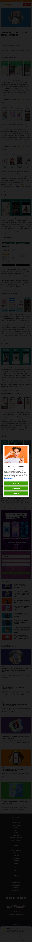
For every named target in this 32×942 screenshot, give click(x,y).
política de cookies (8, 478)
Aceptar (16, 483)
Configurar (16, 488)
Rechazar (16, 493)
